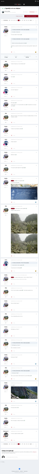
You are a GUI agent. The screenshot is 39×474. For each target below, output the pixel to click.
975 (6, 70)
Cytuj (14, 70)
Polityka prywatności (15, 471)
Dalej (31, 20)
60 (28, 20)
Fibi (6, 61)
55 (18, 20)
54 (16, 20)
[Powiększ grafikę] (24, 223)
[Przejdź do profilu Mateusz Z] (6, 435)
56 (20, 20)
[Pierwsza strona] (2, 20)
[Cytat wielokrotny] (11, 52)
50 (9, 20)
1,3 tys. (6, 440)
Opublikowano (16, 26)
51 (11, 20)
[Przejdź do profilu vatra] (6, 91)
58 (24, 20)
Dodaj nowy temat (19, 16)
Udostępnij (26, 11)
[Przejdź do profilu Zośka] (6, 30)
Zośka (5, 26)
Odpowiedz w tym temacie (31, 16)
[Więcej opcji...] (36, 27)
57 (22, 20)
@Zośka (12, 208)
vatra (24, 29)
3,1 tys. (6, 35)
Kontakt (21, 471)
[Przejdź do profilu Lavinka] (3, 12)
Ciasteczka (25, 471)
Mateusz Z (5, 431)
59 (26, 20)
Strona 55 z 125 (36, 21)
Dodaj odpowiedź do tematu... (12, 457)
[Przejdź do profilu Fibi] (6, 65)
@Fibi (12, 180)
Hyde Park (14, 12)
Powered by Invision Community (19, 472)
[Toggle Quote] (12, 29)
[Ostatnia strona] (33, 20)
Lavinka (8, 11)
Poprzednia (5, 20)
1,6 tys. (6, 96)
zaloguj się (34, 451)
